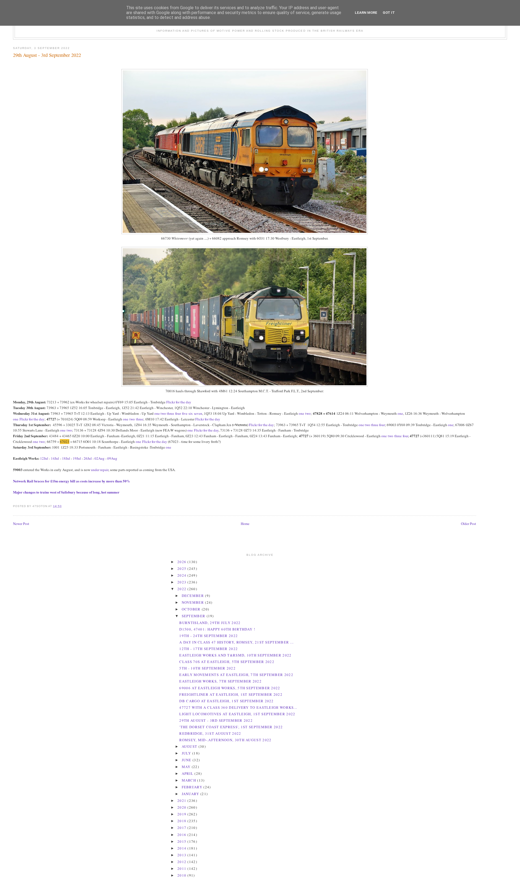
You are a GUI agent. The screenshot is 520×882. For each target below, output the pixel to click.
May (187, 766)
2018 (182, 820)
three (170, 413)
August (190, 746)
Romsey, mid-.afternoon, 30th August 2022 (225, 739)
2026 (182, 561)
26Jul (88, 458)
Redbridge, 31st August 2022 (210, 733)
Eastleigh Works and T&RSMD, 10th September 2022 (235, 655)
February (193, 787)
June (187, 759)
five (184, 413)
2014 (182, 848)
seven (198, 413)
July (187, 753)
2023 (182, 582)
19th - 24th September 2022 (208, 635)
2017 (182, 827)
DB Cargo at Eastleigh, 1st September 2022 (226, 700)
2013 (182, 854)
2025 (182, 568)
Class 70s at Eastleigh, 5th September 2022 (226, 661)
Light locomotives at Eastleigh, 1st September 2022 (237, 713)
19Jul (77, 458)
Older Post (468, 523)
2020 (182, 807)
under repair (99, 469)
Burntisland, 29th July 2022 (209, 622)
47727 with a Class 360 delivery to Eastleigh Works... (238, 707)
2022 (182, 588)
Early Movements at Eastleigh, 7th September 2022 (236, 674)
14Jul (55, 458)
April (188, 773)
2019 (182, 814)
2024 (182, 575)
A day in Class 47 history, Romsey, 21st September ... (236, 642)
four (178, 413)
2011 (182, 868)
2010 (182, 875)
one (157, 413)
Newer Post (21, 523)
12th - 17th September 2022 (208, 648)
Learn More (366, 13)
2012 (182, 861)
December (193, 595)
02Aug (100, 458)
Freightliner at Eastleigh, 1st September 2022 (230, 694)
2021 (182, 800)
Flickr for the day (178, 402)
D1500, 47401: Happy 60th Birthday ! (217, 629)
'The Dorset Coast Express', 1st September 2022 (231, 726)
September (194, 615)
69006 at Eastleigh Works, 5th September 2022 (229, 687)
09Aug (112, 458)
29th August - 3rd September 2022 (47, 55)
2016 (182, 834)
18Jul (66, 458)
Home (245, 523)
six (190, 413)
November (193, 602)
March (189, 780)
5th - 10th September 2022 (207, 668)
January (191, 793)
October (192, 609)
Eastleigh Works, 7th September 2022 (220, 681)
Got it (389, 13)
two (163, 413)
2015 (182, 841)
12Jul (44, 458)
